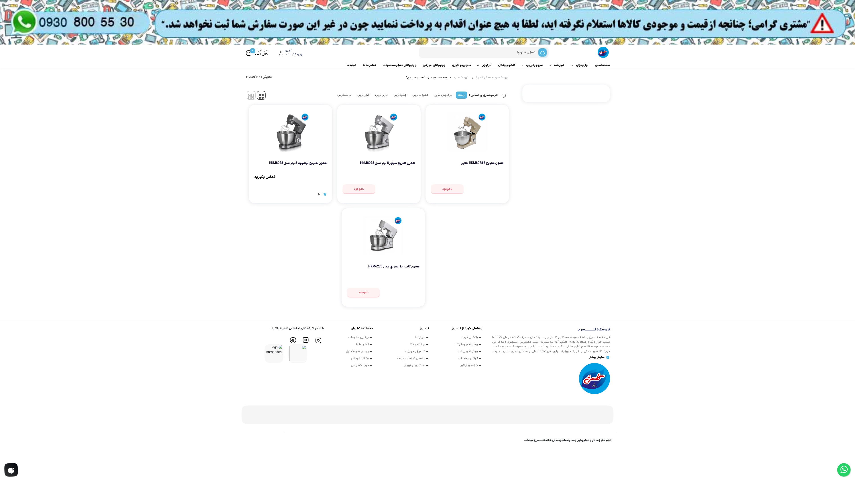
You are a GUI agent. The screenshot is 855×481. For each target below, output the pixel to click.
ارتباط (461, 95)
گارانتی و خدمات (468, 358)
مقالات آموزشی (360, 358)
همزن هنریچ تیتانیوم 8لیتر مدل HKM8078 (298, 163)
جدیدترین (400, 95)
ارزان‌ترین (381, 95)
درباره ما (351, 65)
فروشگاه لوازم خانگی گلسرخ (492, 77)
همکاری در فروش (414, 365)
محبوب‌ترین (420, 95)
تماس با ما (369, 65)
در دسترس (344, 95)
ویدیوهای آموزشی (434, 65)
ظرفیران (486, 65)
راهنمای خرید (470, 337)
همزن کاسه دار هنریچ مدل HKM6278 (393, 267)
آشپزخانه (559, 65)
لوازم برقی (582, 65)
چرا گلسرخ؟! (417, 344)
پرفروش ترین (443, 95)
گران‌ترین (363, 95)
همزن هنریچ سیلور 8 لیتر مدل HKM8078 (387, 163)
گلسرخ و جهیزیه (415, 351)
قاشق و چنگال (506, 65)
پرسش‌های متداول (357, 351)
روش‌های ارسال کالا (466, 344)
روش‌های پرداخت (467, 351)
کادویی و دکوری (461, 65)
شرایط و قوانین (469, 365)
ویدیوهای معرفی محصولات (399, 65)
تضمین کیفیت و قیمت (411, 358)
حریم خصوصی (360, 365)
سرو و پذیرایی (534, 65)
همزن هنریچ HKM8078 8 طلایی (481, 163)
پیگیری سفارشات (358, 337)
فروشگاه (463, 77)
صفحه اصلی (602, 65)
